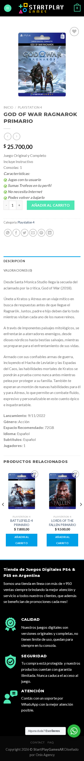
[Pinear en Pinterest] (41, 233)
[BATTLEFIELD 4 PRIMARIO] (22, 491)
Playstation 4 (30, 107)
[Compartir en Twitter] (24, 233)
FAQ (51, 742)
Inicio (8, 107)
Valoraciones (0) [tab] (18, 270)
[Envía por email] (33, 233)
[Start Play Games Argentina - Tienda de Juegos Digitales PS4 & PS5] (42, 8)
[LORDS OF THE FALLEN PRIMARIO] (62, 491)
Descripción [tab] (14, 261)
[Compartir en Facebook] (16, 233)
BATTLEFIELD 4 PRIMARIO (21, 523)
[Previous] (3, 514)
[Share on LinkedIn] (50, 233)
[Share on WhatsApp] (8, 233)
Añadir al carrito (51, 205)
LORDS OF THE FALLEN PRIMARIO (62, 523)
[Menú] (7, 8)
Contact (37, 742)
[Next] (80, 514)
